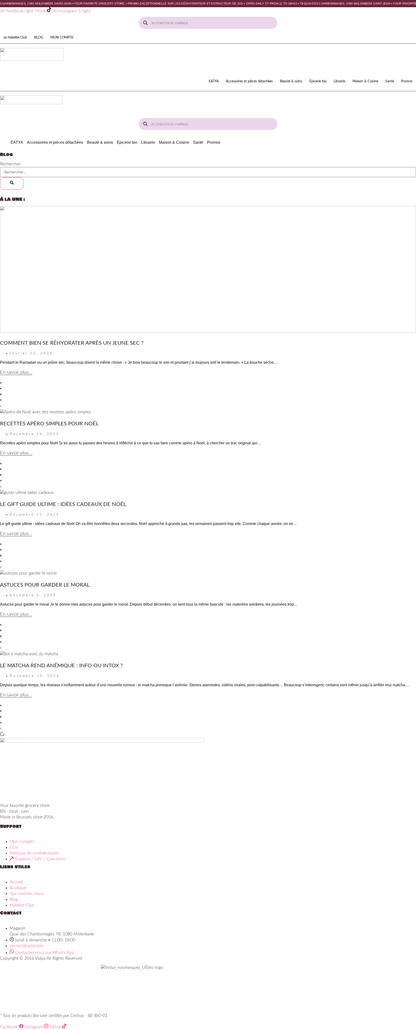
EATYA (214, 81)
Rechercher (10, 164)
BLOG (38, 37)
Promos (406, 81)
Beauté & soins (291, 81)
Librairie (339, 81)
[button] (208, 383)
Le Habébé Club (15, 37)
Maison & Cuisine (365, 81)
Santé (389, 81)
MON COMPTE (61, 37)
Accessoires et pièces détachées (249, 81)
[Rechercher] (12, 183)
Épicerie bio (317, 81)
